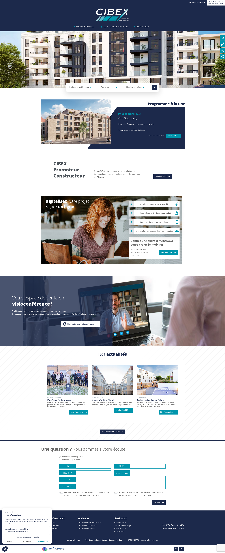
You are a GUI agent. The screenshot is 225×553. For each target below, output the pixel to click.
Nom (67, 466)
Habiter (65, 460)
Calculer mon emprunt (86, 529)
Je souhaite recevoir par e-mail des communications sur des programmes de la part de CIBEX (86, 494)
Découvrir (171, 136)
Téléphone (67, 487)
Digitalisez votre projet (122, 526)
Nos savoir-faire (120, 523)
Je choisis (27, 541)
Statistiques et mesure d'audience (17, 531)
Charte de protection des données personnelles (103, 540)
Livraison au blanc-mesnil (103, 400)
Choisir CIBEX (142, 27)
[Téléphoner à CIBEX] (222, 44)
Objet (122, 466)
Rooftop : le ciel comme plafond (150, 400)
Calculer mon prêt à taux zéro (89, 523)
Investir (77, 460)
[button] (5, 549)
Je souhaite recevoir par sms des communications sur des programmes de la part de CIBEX (142, 494)
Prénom (67, 473)
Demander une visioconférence (81, 324)
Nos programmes (85, 27)
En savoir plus (167, 253)
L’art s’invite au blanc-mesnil (59, 400)
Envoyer (157, 502)
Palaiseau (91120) (129, 114)
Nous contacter (198, 3)
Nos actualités (119, 532)
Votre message (122, 473)
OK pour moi (43, 541)
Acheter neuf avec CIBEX (115, 27)
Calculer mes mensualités (87, 526)
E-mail (67, 480)
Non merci (10, 541)
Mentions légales (73, 540)
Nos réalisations (120, 529)
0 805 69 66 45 (215, 2)
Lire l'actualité (77, 412)
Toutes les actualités (111, 432)
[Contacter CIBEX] (222, 38)
